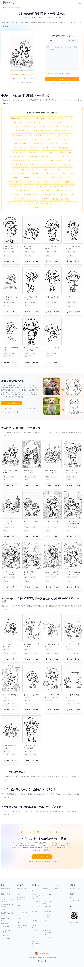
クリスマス (20, 894)
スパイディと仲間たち (61, 148)
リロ (70, 160)
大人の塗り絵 (5, 935)
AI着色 (3, 909)
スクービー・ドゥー (22, 139)
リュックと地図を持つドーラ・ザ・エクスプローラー (52, 574)
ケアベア (69, 126)
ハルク (73, 122)
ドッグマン (35, 148)
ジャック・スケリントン (18, 173)
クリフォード (72, 203)
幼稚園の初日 (47, 889)
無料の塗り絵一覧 (15, 8)
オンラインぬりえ (6, 938)
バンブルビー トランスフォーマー (44, 169)
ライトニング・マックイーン (23, 135)
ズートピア (20, 199)
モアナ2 (44, 199)
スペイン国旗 (36, 901)
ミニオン (41, 118)
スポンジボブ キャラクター (24, 190)
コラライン (34, 152)
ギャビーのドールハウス (31, 194)
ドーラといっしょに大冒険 (61, 199)
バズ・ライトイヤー (64, 190)
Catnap (15, 177)
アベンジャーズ (58, 160)
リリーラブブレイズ (67, 194)
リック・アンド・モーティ (43, 131)
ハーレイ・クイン (32, 203)
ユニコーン (20, 906)
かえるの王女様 (16, 186)
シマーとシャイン (15, 203)
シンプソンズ (38, 139)
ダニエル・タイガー (36, 182)
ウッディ (15, 194)
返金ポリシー (74, 897)
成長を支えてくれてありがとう (47, 932)
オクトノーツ (39, 143)
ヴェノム (45, 122)
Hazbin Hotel (33, 156)
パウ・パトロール (62, 131)
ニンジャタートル (55, 126)
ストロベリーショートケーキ (46, 135)
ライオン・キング (67, 118)
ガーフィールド (53, 139)
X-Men (47, 148)
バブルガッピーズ (50, 194)
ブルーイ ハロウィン (50, 152)
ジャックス (35, 915)
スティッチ (30, 118)
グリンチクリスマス (69, 173)
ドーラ (68, 297)
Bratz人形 (27, 177)
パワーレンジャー (66, 135)
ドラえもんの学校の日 (52, 297)
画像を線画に (5, 923)
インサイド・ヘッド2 (42, 177)
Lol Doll (45, 156)
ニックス (34, 930)
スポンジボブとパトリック (65, 165)
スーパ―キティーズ (54, 182)
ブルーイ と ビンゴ (51, 173)
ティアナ (29, 186)
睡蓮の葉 (34, 911)
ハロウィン (20, 909)
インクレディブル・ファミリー (52, 203)
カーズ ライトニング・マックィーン (63, 186)
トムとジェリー (21, 148)
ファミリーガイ (66, 152)
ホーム (6, 8)
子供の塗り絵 (5, 927)
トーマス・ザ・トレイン (45, 190)
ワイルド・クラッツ (17, 156)
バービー (53, 118)
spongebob (17, 118)
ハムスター (35, 920)
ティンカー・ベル (16, 122)
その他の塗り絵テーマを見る (36, 943)
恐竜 (18, 922)
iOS (71, 910)
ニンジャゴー (53, 143)
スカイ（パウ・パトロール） (42, 165)
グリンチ (41, 126)
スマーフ (65, 143)
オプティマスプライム (21, 169)
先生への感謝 (47, 938)
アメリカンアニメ (37, 18)
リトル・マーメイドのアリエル (63, 177)
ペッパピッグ (58, 156)
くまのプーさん (32, 122)
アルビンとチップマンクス (43, 207)
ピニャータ (35, 938)
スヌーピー (71, 156)
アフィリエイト (74, 900)
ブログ (57, 889)
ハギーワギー (35, 173)
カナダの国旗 (36, 906)
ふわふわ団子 (47, 911)
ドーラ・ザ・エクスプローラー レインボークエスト (73, 574)
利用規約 (72, 894)
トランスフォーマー (24, 131)
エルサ (16, 126)
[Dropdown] (79, 2)
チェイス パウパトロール (20, 165)
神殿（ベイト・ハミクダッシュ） (36, 896)
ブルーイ (66, 139)
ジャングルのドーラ (51, 521)
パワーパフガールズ (23, 143)
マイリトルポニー (59, 122)
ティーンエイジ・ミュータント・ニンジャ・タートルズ (30, 160)
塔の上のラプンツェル (17, 182)
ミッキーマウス (28, 126)
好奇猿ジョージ (70, 182)
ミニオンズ (33, 199)
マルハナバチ (42, 186)
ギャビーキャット (20, 152)
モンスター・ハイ (65, 169)
